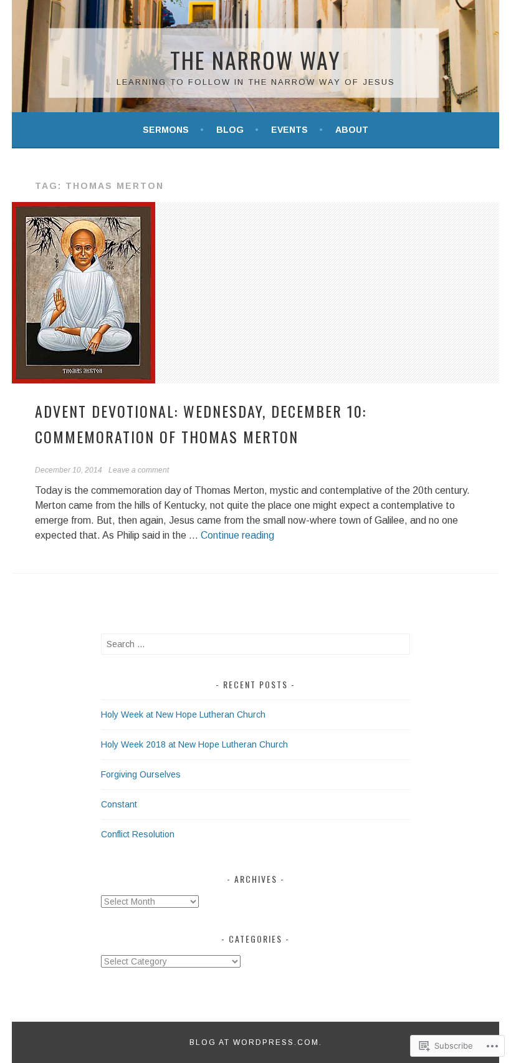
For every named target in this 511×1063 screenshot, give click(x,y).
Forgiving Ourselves (141, 774)
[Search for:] (255, 644)
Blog (230, 130)
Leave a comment (138, 470)
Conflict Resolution (137, 834)
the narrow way (255, 59)
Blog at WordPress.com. (255, 1042)
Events (289, 130)
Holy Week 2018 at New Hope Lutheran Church (194, 744)
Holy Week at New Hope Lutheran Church (183, 714)
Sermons (166, 130)
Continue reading (237, 535)
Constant (119, 804)
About (351, 130)
